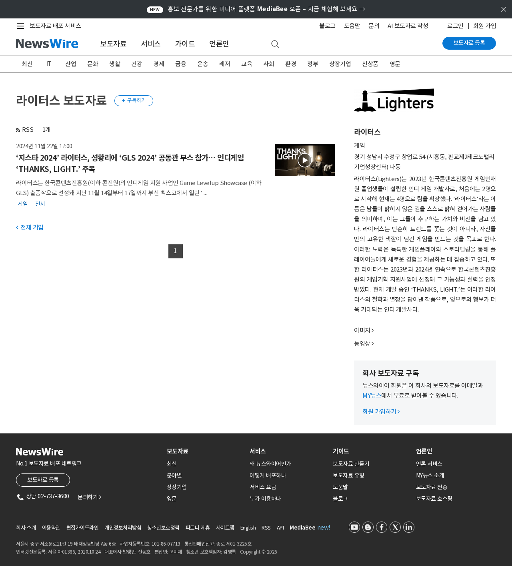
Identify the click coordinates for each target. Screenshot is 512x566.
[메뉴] (22, 26)
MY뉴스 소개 (430, 475)
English (248, 527)
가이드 (185, 43)
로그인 (455, 26)
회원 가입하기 (381, 411)
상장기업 (340, 64)
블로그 (327, 26)
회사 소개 (26, 527)
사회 (268, 64)
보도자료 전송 (432, 487)
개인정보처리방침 (122, 527)
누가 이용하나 (265, 498)
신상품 (370, 64)
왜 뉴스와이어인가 (270, 463)
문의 (373, 26)
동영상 (362, 343)
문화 (92, 64)
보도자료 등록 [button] (43, 479)
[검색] (275, 44)
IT (49, 64)
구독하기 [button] (134, 100)
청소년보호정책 (163, 527)
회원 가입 (484, 26)
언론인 (219, 43)
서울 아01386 (61, 552)
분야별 (174, 475)
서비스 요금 (263, 487)
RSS (28, 129)
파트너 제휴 (198, 527)
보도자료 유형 (348, 475)
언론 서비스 (429, 463)
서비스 (151, 43)
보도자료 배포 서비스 (55, 26)
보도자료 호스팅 (434, 498)
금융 (180, 64)
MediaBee (302, 527)
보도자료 (113, 43)
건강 (136, 64)
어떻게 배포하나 (268, 475)
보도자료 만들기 (351, 463)
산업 (70, 64)
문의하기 (89, 497)
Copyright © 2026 (258, 552)
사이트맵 (225, 527)
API (280, 527)
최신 (27, 64)
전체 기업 (30, 227)
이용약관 (51, 527)
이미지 (362, 330)
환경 (290, 64)
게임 (23, 203)
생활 (114, 64)
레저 (224, 64)
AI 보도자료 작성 (408, 26)
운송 (202, 64)
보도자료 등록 (469, 42)
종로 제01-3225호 (233, 544)
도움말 (352, 26)
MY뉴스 (371, 395)
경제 (158, 64)
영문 (395, 64)
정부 (312, 64)
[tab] (205, 451)
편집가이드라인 (82, 527)
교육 (246, 64)
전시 (40, 203)
